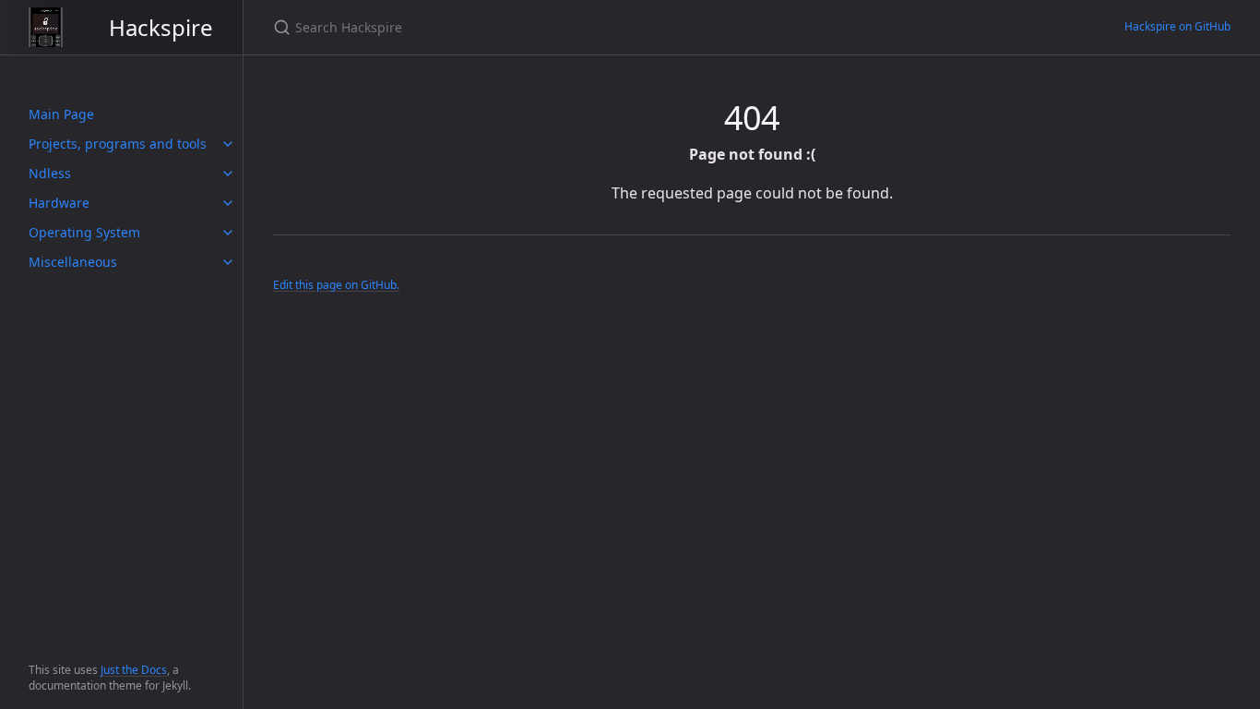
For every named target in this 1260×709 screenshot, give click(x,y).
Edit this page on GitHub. (336, 285)
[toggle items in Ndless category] (228, 173)
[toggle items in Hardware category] (228, 203)
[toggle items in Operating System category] (228, 232)
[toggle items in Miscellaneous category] (228, 262)
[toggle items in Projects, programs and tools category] (228, 144)
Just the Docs (134, 670)
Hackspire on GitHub (1177, 26)
